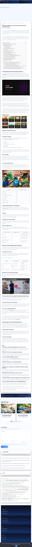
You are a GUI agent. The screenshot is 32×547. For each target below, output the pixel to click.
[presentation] (8, 408)
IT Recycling (4, 509)
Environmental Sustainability (20, 486)
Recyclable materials (5, 489)
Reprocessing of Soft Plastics (9, 59)
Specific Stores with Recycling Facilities (10, 54)
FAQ (4, 61)
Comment (3, 431)
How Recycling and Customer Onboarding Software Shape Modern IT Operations (15, 463)
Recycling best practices (10, 489)
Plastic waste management (17, 487)
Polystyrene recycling (25, 487)
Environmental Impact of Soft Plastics (9, 56)
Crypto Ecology (4, 528)
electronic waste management (20, 482)
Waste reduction (26, 498)
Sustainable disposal (13, 492)
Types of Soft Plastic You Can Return (8, 48)
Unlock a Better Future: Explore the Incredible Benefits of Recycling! (13, 465)
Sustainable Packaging (6, 495)
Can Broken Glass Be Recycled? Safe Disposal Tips (7, 395)
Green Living (28, 486)
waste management (7, 498)
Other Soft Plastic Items (8, 51)
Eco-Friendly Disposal (12, 480)
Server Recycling (4, 511)
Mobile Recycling (5, 518)
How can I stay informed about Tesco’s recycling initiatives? (13, 68)
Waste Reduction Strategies (7, 500)
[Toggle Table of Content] (25, 43)
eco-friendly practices (24, 480)
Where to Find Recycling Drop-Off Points (9, 52)
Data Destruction (5, 513)
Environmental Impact (7, 484)
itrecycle (4, 28)
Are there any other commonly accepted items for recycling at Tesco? (14, 67)
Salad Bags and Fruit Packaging (9, 50)
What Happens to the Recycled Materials (9, 58)
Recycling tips (9, 490)
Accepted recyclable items (6, 386)
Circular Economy (5, 478)
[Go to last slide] (2, 412)
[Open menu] (31, 2)
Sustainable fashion (21, 492)
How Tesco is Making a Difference (9, 57)
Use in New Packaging (8, 60)
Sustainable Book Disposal (5, 492)
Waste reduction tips (14, 500)
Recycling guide (16, 489)
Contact (3, 535)
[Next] (29, 412)
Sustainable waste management (9, 496)
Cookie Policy (4, 537)
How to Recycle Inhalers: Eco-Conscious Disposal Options (24, 395)
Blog (3, 24)
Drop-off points (13, 386)
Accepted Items (10, 163)
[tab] (11, 421)
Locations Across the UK (8, 53)
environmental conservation (20, 386)
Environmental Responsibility (8, 486)
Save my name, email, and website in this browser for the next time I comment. (13, 444)
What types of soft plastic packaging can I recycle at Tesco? (12, 62)
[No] (30, 544)
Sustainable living (6, 494)
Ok (16, 545)
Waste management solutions (17, 498)
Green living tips (4, 487)
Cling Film (6, 49)
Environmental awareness (5, 483)
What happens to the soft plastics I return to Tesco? (12, 66)
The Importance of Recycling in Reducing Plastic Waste (11, 55)
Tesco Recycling (4, 530)
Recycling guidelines (23, 489)
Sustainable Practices (13, 495)
